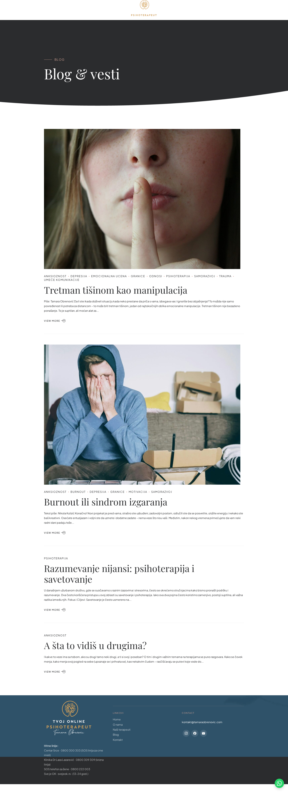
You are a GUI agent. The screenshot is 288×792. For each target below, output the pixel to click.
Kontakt (192, 10)
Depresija (78, 276)
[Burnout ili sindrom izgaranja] (144, 415)
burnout (78, 491)
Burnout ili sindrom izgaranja (105, 501)
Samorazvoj (204, 276)
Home (71, 10)
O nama (89, 10)
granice (138, 276)
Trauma (225, 276)
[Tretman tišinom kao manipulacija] (144, 199)
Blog (174, 10)
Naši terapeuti (121, 729)
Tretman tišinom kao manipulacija (115, 290)
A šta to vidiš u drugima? (95, 645)
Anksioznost (55, 276)
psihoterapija (178, 276)
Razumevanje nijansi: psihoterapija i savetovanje (119, 573)
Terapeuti (110, 10)
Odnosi (155, 276)
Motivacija (138, 491)
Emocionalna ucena (109, 276)
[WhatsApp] (279, 783)
